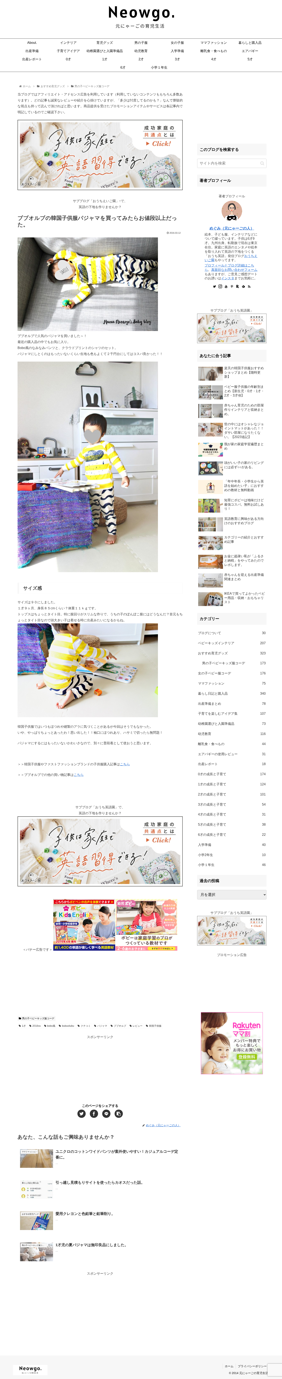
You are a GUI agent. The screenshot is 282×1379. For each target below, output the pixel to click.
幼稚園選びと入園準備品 (232, 723)
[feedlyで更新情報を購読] (243, 286)
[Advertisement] (100, 982)
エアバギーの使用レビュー (232, 754)
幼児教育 (232, 734)
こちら (125, 764)
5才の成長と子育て (232, 824)
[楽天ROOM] (237, 286)
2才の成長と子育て (232, 794)
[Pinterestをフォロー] (231, 286)
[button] (262, 163)
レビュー (137, 1025)
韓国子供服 (155, 1025)
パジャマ (102, 1025)
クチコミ (86, 1025)
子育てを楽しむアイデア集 (232, 713)
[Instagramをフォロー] (220, 286)
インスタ (227, 278)
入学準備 (232, 845)
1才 (24, 1025)
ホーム (229, 1366)
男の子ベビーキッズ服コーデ (38, 1018)
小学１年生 (232, 865)
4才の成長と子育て (232, 814)
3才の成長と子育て (232, 804)
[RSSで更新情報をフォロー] (249, 286)
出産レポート (232, 764)
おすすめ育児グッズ (232, 653)
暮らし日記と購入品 (232, 693)
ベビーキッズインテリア (232, 643)
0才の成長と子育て (232, 774)
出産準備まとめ (232, 703)
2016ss (36, 1025)
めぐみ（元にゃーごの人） (232, 228)
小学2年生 (232, 855)
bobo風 (51, 1025)
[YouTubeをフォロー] (226, 286)
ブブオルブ (120, 1025)
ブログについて (232, 633)
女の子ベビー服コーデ (232, 673)
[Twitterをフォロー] (214, 286)
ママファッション (232, 683)
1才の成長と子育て (232, 784)
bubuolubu (68, 1025)
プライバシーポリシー (252, 1366)
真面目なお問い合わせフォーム (234, 270)
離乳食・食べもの (232, 744)
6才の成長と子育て (232, 834)
